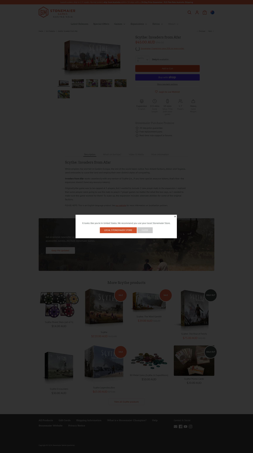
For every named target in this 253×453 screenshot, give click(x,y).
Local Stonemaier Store (118, 230)
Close (145, 230)
